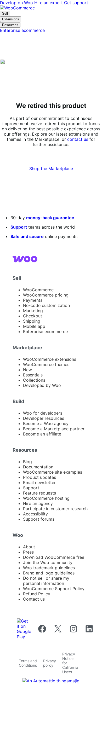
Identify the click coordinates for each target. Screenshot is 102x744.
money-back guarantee (50, 217)
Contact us (34, 599)
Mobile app (34, 326)
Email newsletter (39, 482)
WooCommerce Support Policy (53, 588)
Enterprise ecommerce (45, 331)
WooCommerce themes (46, 364)
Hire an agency (38, 503)
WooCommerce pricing (46, 295)
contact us (77, 139)
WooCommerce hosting (46, 498)
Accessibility (35, 513)
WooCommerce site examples (52, 472)
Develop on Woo (17, 2)
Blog (27, 461)
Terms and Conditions (28, 663)
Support (18, 227)
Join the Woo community (47, 562)
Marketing (33, 310)
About (29, 546)
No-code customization (46, 305)
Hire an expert (49, 2)
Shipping (31, 321)
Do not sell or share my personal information (46, 581)
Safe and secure (27, 236)
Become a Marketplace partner (53, 428)
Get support (76, 2)
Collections (34, 380)
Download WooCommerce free (53, 557)
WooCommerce (38, 289)
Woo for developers (42, 413)
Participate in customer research (55, 508)
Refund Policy (36, 593)
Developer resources (43, 418)
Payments (32, 300)
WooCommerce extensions (49, 359)
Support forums (38, 519)
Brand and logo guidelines (49, 573)
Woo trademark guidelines (49, 567)
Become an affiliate (42, 434)
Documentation (38, 466)
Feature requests (39, 493)
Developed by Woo (42, 385)
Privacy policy (49, 663)
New (27, 369)
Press (28, 552)
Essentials (33, 374)
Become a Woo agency (46, 423)
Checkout (32, 315)
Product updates (39, 477)
